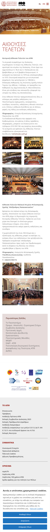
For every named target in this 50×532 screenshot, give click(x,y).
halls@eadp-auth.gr (19, 134)
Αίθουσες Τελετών (29, 30)
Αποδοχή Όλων (25, 514)
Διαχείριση (25, 521)
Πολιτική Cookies (36, 509)
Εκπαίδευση (12, 30)
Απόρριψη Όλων (25, 527)
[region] (25, 509)
